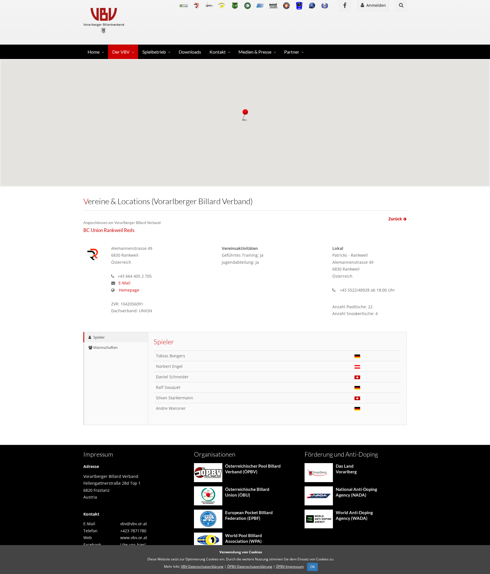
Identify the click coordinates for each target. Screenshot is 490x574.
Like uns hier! (133, 544)
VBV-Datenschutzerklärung (202, 566)
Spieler (98, 337)
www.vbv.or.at (133, 537)
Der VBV (121, 51)
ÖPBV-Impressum (290, 566)
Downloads (190, 51)
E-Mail (124, 283)
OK (312, 566)
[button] (245, 116)
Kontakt (218, 51)
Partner (291, 51)
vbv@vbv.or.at (133, 523)
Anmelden (375, 5)
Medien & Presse (254, 51)
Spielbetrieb (154, 51)
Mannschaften (105, 347)
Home (94, 51)
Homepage (129, 290)
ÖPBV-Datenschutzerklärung (249, 566)
